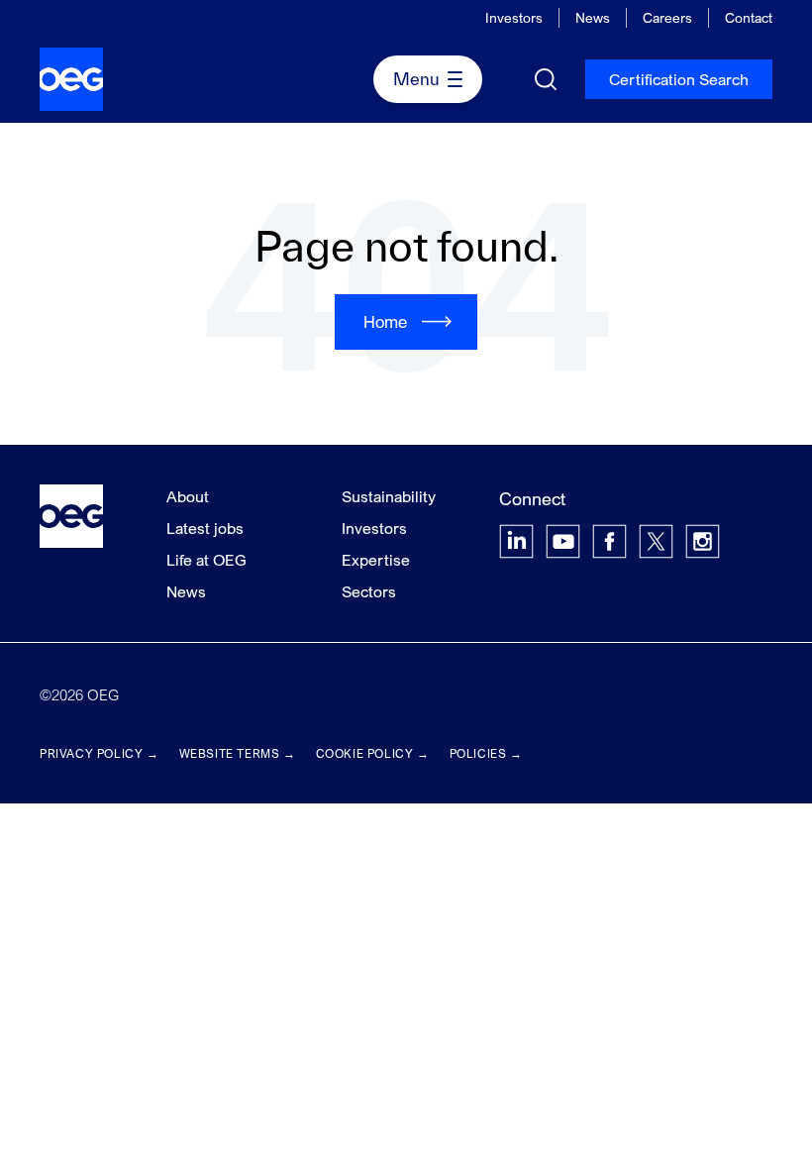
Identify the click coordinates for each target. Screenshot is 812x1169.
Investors (514, 17)
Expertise (376, 560)
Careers (667, 17)
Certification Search (679, 79)
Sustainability (389, 496)
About (187, 496)
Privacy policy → (99, 753)
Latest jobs (205, 528)
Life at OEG (206, 560)
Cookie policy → (373, 753)
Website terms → (237, 753)
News (592, 17)
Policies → (486, 753)
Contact (748, 17)
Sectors (369, 591)
